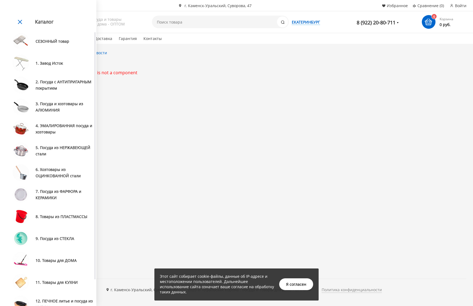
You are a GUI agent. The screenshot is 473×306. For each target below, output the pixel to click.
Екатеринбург (306, 22)
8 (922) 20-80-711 (376, 22)
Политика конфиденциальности (352, 289)
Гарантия (128, 38)
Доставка (103, 38)
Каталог (44, 21)
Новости (99, 52)
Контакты (152, 38)
